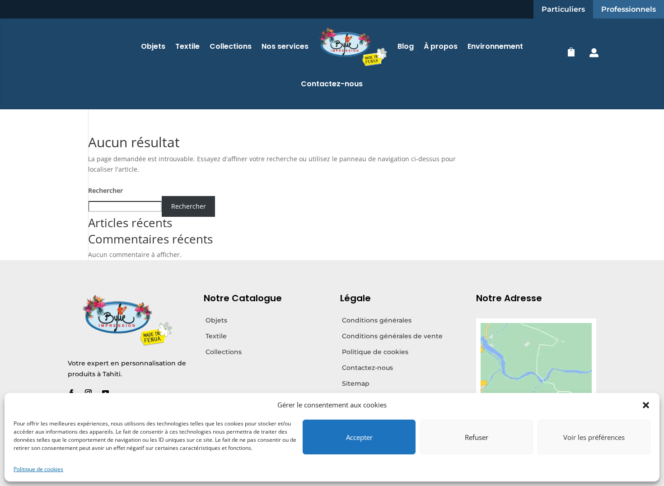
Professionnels (628, 9)
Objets (153, 46)
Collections (231, 46)
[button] (645, 405)
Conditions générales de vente (392, 336)
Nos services (285, 46)
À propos (441, 46)
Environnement (495, 46)
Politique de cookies (38, 469)
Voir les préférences (594, 437)
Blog (405, 46)
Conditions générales (376, 320)
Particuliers (563, 9)
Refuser (476, 437)
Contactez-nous (332, 84)
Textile (187, 46)
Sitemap (355, 383)
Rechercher (105, 190)
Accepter (359, 437)
